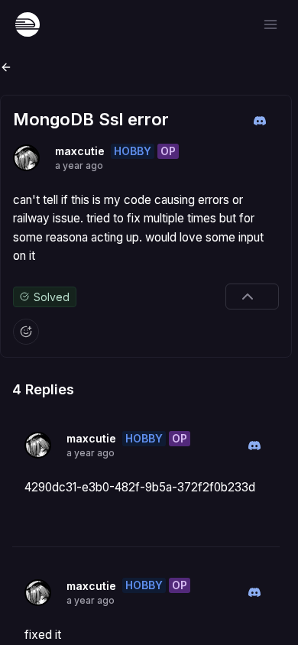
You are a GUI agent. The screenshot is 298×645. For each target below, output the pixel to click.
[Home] (27, 24)
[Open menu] (270, 24)
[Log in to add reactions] (26, 332)
